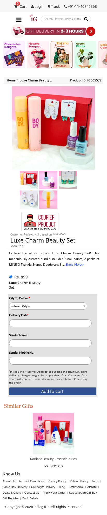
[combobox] (48, 306)
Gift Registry (11, 498)
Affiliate (92, 487)
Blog (62, 487)
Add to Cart (52, 391)
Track (55, 7)
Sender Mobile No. (21, 352)
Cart (22, 7)
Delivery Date (19, 315)
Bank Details (30, 498)
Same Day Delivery (15, 487)
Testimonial (76, 487)
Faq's (95, 481)
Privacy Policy (57, 481)
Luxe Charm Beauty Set (25, 285)
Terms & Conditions (31, 481)
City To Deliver (19, 298)
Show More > (74, 264)
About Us (9, 481)
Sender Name (18, 335)
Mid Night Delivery (43, 487)
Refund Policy (79, 481)
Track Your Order (54, 492)
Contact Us (31, 492)
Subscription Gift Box (83, 492)
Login (39, 7)
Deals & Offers (12, 492)
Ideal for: (17, 246)
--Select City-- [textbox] (20, 306)
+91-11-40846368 (82, 7)
